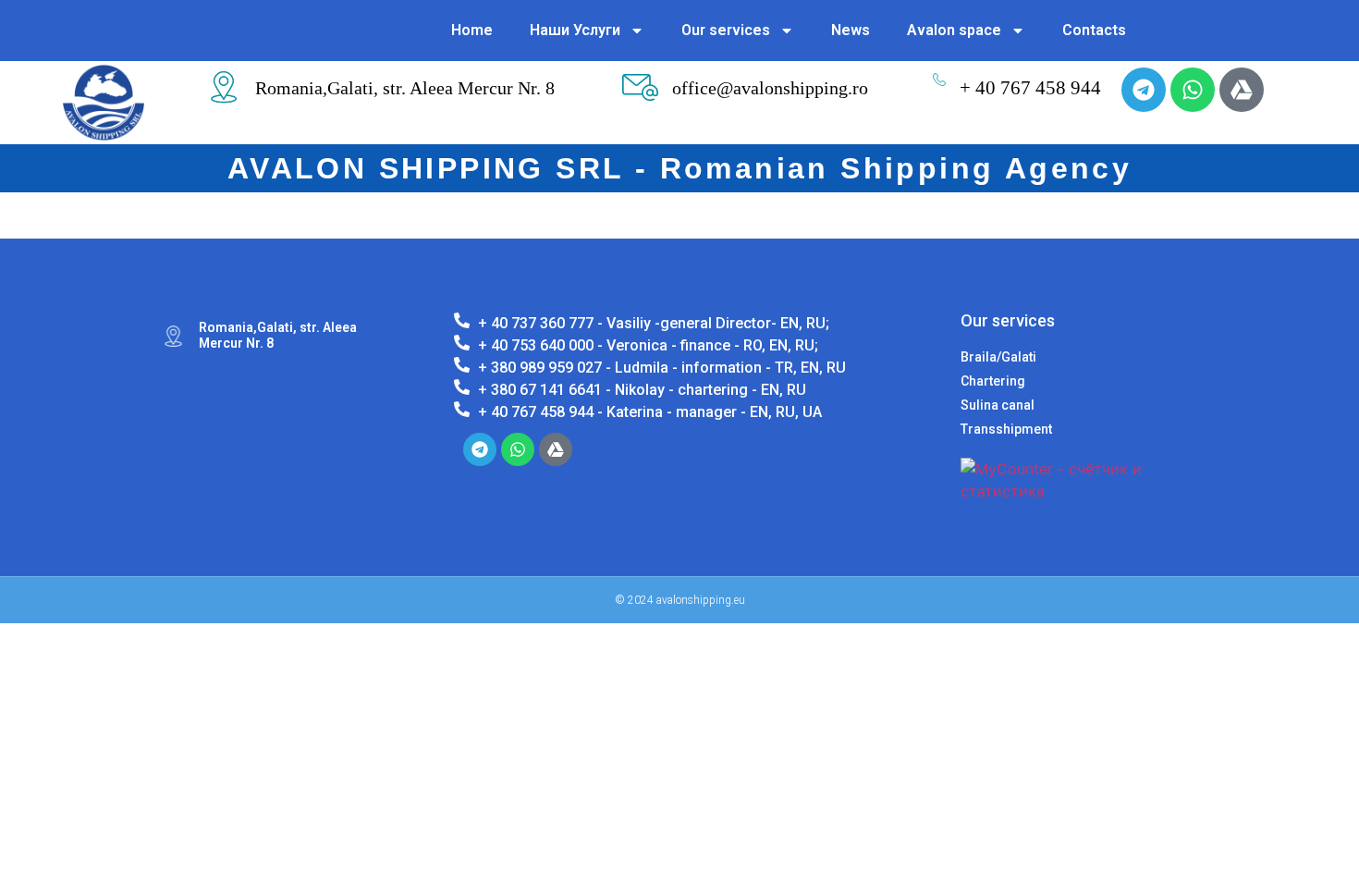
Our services (725, 30)
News (850, 30)
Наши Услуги (575, 30)
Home (472, 30)
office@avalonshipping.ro (770, 88)
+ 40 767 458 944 (1030, 88)
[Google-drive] (1241, 90)
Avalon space (954, 30)
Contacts (1094, 30)
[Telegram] (1143, 90)
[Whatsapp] (1192, 90)
